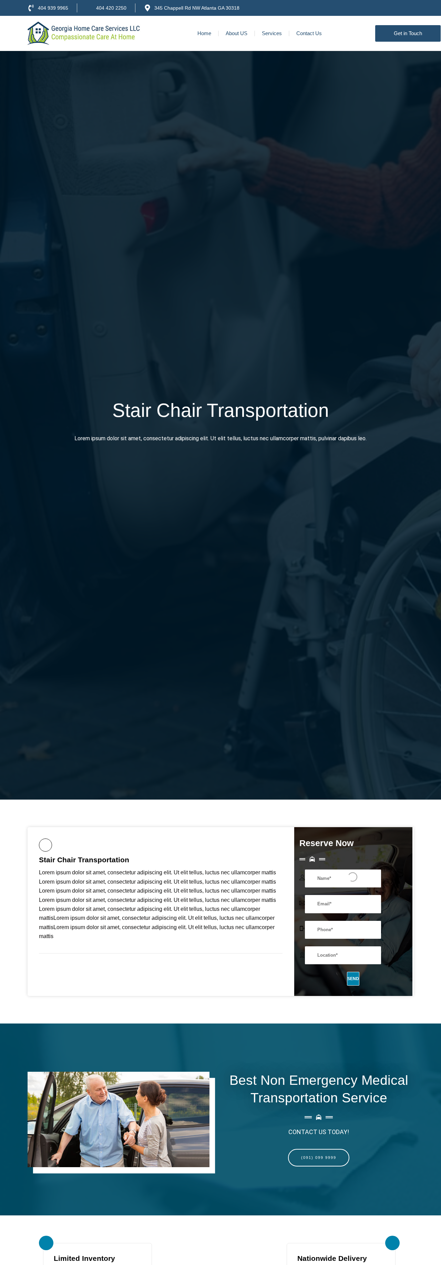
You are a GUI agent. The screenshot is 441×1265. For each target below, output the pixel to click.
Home (204, 33)
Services (272, 33)
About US (236, 33)
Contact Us (309, 33)
